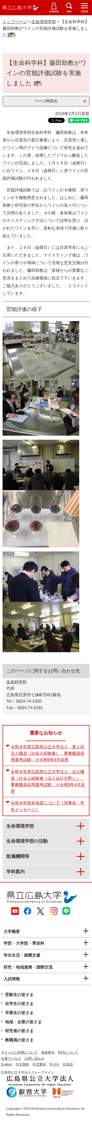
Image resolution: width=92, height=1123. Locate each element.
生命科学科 (16, 682)
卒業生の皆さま (19, 1013)
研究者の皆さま (19, 1031)
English (6, 1064)
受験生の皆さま (19, 994)
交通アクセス (11, 1058)
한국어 (54, 1064)
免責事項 (47, 1052)
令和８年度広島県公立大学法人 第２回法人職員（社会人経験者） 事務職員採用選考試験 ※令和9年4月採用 (47, 753)
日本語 (68, 1064)
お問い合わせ (34, 1058)
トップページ (15, 22)
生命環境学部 (43, 22)
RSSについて (68, 1052)
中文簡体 (22, 1064)
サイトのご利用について (19, 1052)
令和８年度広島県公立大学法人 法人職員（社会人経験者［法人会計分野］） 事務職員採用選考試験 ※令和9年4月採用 (48, 781)
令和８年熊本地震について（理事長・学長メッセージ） (47, 806)
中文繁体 (39, 1064)
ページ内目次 (45, 101)
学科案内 (15, 871)
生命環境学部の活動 (27, 841)
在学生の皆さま (19, 1003)
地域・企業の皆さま (23, 1022)
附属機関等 (17, 856)
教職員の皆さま (19, 1040)
